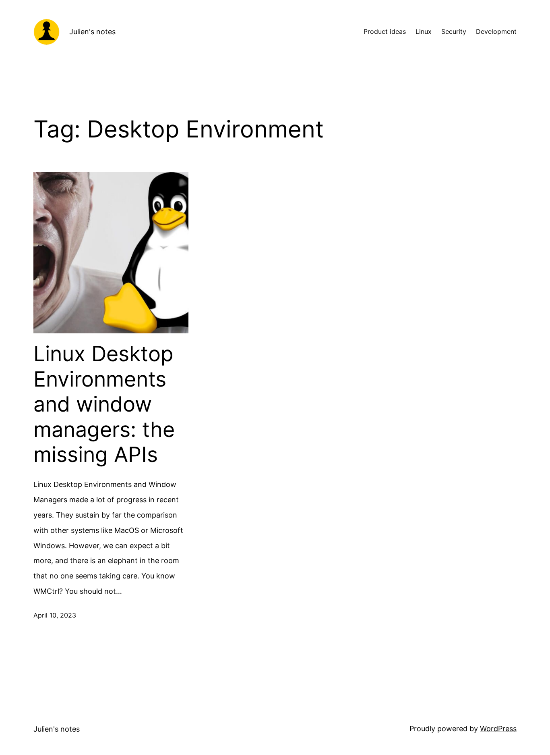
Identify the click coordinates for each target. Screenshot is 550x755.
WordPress (498, 728)
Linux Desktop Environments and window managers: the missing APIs (104, 404)
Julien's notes (92, 31)
